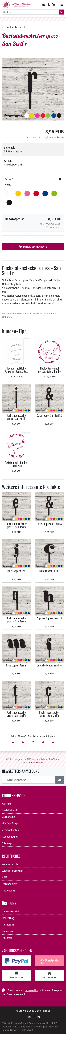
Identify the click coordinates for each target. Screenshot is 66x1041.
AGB (4, 877)
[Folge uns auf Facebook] (34, 1017)
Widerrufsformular (12, 870)
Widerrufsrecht (10, 864)
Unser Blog (8, 918)
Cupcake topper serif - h (49, 618)
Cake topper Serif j (16, 571)
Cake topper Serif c (49, 571)
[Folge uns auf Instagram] (30, 1017)
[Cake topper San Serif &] (49, 398)
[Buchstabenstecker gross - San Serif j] (16, 398)
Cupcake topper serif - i (49, 665)
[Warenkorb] (54, 4)
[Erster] (13, 742)
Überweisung (16, 977)
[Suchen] (61, 12)
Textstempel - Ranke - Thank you (17, 464)
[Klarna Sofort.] (49, 961)
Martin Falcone (42, 1010)
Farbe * (9, 179)
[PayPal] (16, 961)
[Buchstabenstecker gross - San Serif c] (49, 695)
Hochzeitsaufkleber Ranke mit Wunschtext (17, 370)
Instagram (8, 924)
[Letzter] (53, 742)
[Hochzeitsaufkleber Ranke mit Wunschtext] (16, 351)
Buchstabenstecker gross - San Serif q (16, 620)
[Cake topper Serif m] (16, 648)
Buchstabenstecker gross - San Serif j (16, 417)
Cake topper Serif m (16, 665)
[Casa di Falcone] (16, 4)
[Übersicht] (33, 742)
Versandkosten (56, 137)
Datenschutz (9, 884)
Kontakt (6, 803)
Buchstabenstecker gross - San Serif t (16, 714)
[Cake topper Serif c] (49, 553)
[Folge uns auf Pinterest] (38, 1017)
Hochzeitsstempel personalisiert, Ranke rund (49, 371)
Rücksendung (10, 836)
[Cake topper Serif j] (16, 553)
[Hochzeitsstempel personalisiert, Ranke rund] (49, 351)
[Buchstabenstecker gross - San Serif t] (16, 695)
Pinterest (7, 937)
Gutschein (49, 977)
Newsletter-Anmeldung (20, 771)
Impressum (8, 890)
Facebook (7, 931)
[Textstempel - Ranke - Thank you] (16, 445)
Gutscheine (8, 816)
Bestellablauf (9, 810)
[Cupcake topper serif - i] (49, 648)
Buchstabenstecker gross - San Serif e (16, 525)
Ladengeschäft (10, 911)
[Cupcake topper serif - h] (49, 600)
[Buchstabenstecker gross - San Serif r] (33, 89)
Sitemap (7, 843)
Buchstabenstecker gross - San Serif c (49, 714)
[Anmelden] (59, 780)
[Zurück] (23, 742)
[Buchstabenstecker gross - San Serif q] (16, 600)
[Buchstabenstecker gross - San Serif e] (16, 506)
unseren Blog (32, 990)
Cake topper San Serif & (49, 415)
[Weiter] (43, 742)
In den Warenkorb (35, 246)
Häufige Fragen (10, 823)
